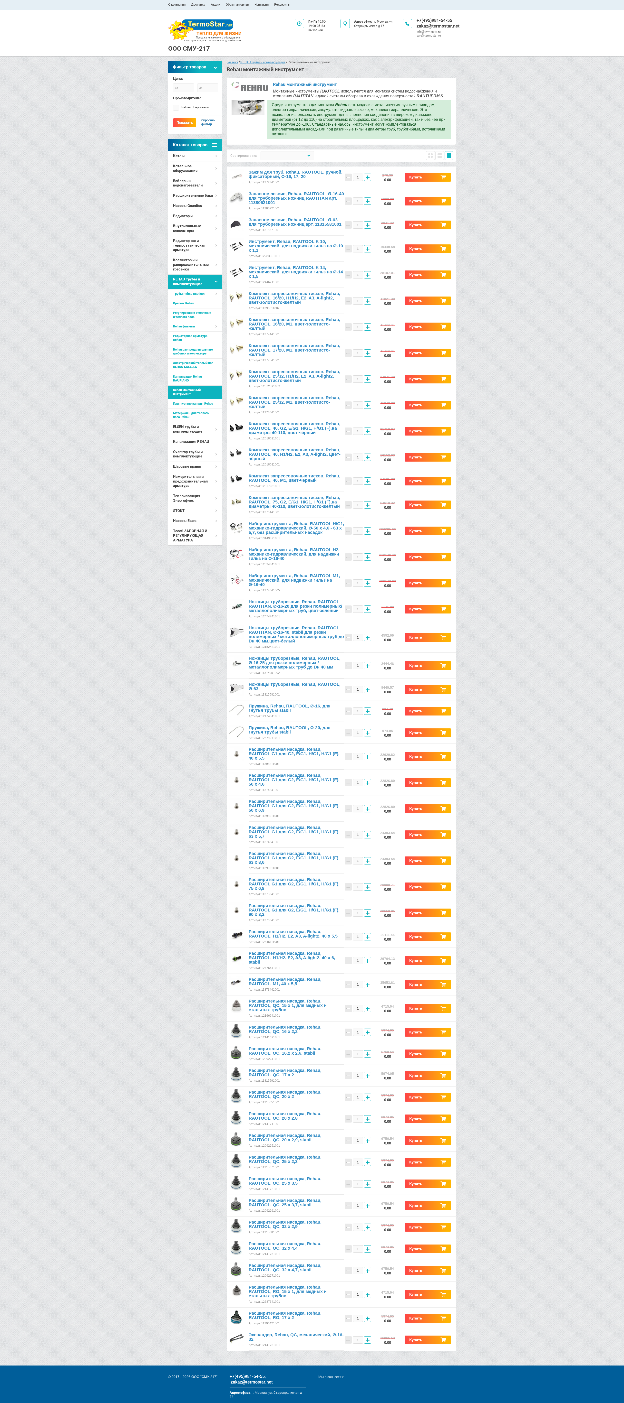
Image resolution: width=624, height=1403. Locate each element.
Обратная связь (237, 4)
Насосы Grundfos (187, 206)
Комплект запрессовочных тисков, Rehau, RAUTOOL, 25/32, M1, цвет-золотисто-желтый (294, 402)
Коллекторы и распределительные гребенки (191, 264)
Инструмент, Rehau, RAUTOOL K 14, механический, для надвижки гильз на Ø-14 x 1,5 (296, 272)
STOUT (179, 511)
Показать (184, 123)
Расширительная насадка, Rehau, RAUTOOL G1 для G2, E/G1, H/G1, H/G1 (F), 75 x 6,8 (294, 884)
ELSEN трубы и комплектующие (187, 429)
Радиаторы (183, 216)
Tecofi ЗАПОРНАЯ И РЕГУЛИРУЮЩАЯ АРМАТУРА (190, 535)
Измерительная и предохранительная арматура (190, 481)
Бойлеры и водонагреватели (188, 183)
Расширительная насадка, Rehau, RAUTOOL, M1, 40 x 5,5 (285, 981)
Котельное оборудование (185, 168)
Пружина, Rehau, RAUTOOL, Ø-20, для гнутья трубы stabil (290, 729)
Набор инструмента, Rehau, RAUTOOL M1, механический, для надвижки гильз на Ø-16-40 (294, 580)
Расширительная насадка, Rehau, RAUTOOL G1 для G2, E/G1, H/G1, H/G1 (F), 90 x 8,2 (294, 910)
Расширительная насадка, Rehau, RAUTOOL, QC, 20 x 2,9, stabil (285, 1137)
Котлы (179, 156)
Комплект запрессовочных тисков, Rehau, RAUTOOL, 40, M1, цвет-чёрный (294, 478)
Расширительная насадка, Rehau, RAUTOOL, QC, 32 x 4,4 (285, 1246)
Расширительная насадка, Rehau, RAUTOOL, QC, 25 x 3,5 (285, 1181)
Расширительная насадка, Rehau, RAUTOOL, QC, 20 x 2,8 (285, 1116)
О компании (176, 4)
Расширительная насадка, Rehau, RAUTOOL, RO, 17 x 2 (285, 1315)
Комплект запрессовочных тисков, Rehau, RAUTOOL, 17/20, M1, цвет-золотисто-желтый (294, 350)
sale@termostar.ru (429, 35)
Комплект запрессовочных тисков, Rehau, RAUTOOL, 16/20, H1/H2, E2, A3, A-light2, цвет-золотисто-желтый (294, 298)
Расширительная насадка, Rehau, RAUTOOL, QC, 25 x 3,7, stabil (285, 1202)
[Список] (439, 155)
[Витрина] (430, 155)
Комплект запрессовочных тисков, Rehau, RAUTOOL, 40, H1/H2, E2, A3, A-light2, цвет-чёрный (295, 454)
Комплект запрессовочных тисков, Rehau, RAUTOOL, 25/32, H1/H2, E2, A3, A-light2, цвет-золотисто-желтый (294, 376)
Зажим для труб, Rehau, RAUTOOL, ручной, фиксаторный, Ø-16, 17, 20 (295, 174)
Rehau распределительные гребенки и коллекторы (193, 351)
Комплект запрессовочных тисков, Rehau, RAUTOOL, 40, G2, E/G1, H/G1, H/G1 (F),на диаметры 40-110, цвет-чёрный (294, 428)
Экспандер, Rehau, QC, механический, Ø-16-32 (296, 1337)
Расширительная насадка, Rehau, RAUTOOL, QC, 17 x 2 (285, 1072)
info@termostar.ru (429, 32)
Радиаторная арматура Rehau (190, 338)
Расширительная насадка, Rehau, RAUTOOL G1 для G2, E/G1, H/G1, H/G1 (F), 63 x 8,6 (294, 858)
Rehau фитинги (184, 326)
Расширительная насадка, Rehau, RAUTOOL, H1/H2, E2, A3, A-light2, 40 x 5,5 (293, 933)
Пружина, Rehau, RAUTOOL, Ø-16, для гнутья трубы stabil (290, 708)
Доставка (198, 4)
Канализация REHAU (191, 441)
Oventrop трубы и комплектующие (188, 454)
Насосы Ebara (184, 521)
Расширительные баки (193, 195)
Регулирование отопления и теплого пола (192, 314)
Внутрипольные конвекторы (187, 228)
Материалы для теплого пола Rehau (191, 415)
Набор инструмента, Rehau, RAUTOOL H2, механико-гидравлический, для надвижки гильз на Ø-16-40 (294, 554)
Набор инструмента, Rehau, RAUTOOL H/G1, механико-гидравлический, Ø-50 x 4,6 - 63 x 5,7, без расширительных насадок (296, 528)
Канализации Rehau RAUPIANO (187, 378)
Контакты (261, 4)
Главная (232, 62)
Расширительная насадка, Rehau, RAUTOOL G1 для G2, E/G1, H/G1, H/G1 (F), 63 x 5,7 (294, 832)
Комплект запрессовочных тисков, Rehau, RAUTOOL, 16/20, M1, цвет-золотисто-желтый (294, 324)
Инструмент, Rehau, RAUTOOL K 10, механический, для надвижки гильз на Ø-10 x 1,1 (296, 246)
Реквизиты (282, 4)
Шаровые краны (187, 466)
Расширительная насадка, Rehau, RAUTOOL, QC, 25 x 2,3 (285, 1159)
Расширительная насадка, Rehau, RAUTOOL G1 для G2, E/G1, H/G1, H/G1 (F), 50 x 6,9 (294, 806)
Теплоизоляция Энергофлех (186, 498)
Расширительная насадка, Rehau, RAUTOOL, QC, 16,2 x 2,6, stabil (285, 1051)
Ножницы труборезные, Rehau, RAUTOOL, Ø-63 (295, 686)
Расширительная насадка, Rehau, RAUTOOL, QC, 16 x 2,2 (285, 1029)
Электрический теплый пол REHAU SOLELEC (193, 365)
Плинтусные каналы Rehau (193, 403)
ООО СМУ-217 (189, 48)
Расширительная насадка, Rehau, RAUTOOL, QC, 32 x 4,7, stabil (285, 1267)
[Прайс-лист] (449, 155)
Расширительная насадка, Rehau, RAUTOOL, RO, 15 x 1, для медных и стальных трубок (288, 1291)
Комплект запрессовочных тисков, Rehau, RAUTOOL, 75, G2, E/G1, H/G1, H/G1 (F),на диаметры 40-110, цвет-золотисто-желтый (294, 502)
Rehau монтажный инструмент (187, 392)
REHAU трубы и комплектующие (187, 281)
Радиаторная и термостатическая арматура (189, 245)
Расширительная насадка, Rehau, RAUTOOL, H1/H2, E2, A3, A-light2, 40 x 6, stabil (292, 958)
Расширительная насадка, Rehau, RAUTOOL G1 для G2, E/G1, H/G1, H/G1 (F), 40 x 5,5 (294, 754)
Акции (215, 4)
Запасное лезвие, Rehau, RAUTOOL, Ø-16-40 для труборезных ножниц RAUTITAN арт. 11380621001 (296, 198)
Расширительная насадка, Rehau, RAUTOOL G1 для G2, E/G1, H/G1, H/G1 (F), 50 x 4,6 (294, 780)
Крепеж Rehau (183, 303)
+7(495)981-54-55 (434, 20)
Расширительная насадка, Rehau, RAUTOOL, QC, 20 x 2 (285, 1094)
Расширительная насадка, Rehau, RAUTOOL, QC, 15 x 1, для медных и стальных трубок (288, 1005)
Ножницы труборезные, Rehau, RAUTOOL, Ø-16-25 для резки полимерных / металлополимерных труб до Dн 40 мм (295, 662)
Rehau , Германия (195, 107)
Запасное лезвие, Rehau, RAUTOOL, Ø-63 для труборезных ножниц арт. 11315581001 (295, 222)
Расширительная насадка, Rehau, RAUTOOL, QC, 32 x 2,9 (285, 1224)
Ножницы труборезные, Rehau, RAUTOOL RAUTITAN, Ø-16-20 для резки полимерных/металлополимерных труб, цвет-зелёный (295, 606)
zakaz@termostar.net (438, 25)
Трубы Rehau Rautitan (189, 294)
